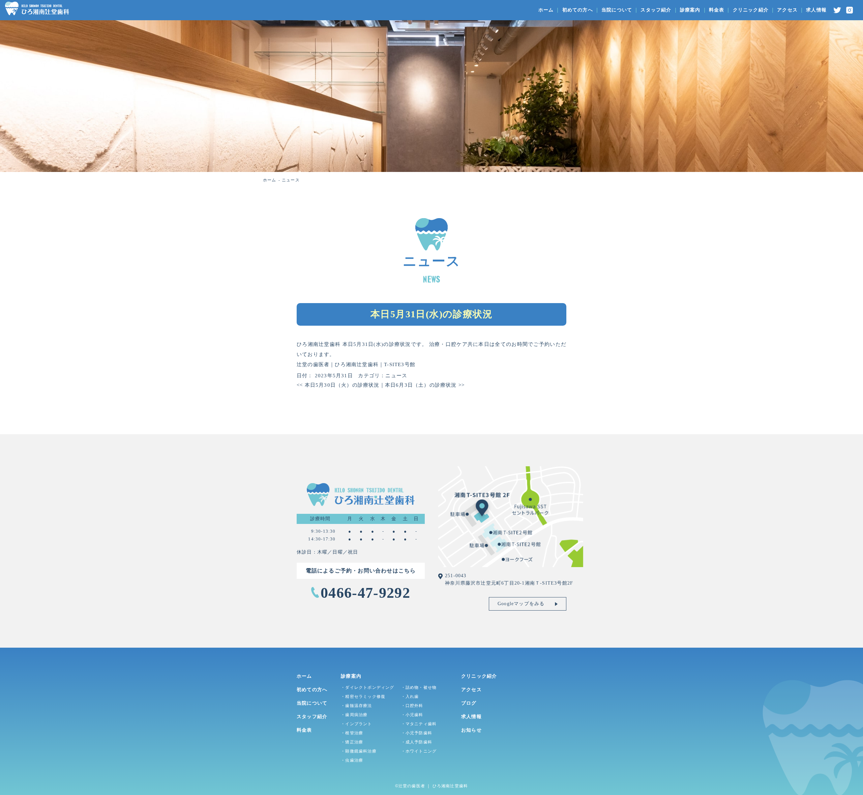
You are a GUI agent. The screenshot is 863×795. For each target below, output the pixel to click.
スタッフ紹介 (656, 9)
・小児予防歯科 (416, 733)
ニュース (396, 375)
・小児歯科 (412, 714)
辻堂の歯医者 (411, 786)
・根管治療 (352, 733)
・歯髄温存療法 (356, 705)
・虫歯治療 (352, 760)
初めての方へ (577, 9)
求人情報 (816, 9)
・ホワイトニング (419, 751)
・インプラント (356, 724)
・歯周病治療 (354, 714)
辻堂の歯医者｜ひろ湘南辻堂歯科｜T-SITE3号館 (356, 364)
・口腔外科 (412, 705)
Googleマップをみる (521, 603)
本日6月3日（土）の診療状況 (425, 385)
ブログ (469, 703)
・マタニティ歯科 (419, 724)
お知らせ (471, 730)
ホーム (546, 9)
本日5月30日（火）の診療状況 (338, 385)
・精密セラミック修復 (363, 696)
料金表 (716, 9)
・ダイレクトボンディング (367, 687)
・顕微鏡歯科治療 (359, 751)
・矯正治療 (352, 742)
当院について (616, 9)
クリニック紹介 (751, 9)
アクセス (787, 9)
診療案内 (690, 9)
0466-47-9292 (365, 593)
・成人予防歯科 (416, 742)
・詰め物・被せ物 (419, 687)
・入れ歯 (410, 696)
